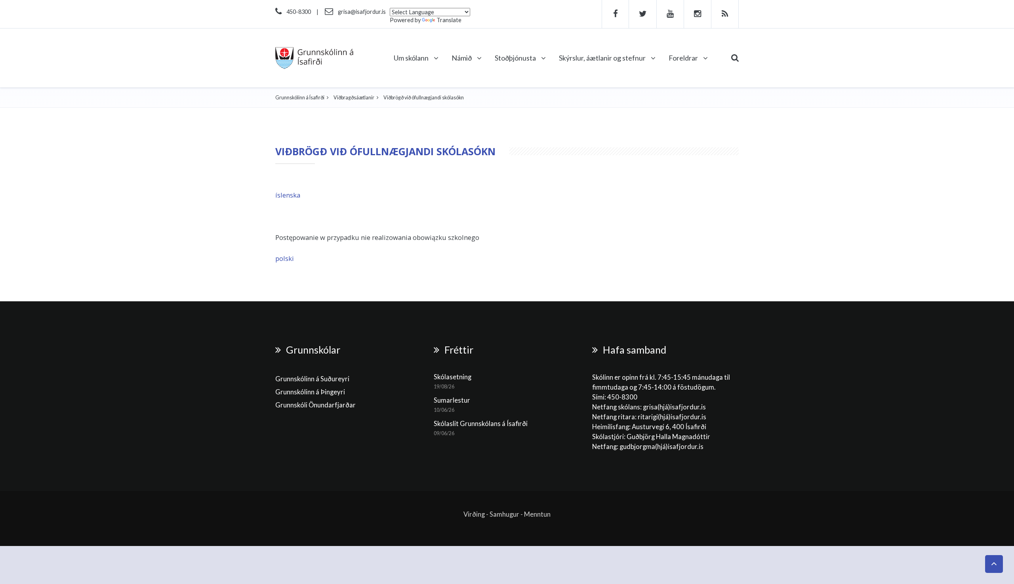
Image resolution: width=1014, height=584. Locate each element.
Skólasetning (452, 377)
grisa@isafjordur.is (362, 11)
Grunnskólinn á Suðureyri (312, 379)
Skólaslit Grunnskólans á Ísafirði (481, 424)
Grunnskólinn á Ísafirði (299, 98)
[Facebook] (615, 14)
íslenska (287, 195)
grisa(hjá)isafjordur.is (674, 407)
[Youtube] (670, 14)
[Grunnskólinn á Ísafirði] (314, 58)
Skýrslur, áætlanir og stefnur (603, 57)
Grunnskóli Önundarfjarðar (315, 405)
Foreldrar (684, 57)
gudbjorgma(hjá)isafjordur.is (662, 447)
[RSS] (725, 14)
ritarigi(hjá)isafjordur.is (672, 417)
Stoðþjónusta (516, 57)
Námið (462, 57)
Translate (448, 20)
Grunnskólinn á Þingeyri (310, 392)
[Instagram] (697, 14)
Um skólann (412, 57)
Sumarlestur (452, 400)
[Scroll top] (994, 564)
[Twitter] (643, 14)
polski (284, 258)
